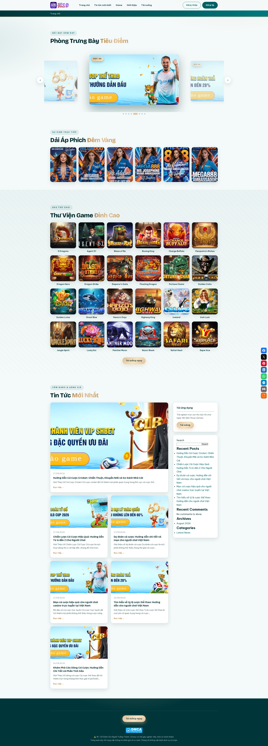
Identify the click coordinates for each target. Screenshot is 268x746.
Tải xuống (146, 5)
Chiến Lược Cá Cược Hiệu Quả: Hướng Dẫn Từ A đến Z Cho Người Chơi (194, 468)
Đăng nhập (191, 5)
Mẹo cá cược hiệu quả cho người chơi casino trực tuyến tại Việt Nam (194, 490)
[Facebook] (264, 350)
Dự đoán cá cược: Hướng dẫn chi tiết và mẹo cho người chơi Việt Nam (194, 479)
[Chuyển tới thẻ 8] (144, 114)
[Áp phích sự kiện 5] (176, 164)
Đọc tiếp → (58, 487)
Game (119, 5)
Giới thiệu (132, 5)
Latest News (183, 532)
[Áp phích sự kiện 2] (92, 164)
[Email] (264, 389)
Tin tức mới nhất (102, 5)
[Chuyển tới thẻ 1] (123, 114)
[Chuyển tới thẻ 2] (126, 114)
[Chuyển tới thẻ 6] (138, 114)
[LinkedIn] (264, 370)
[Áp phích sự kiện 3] (120, 164)
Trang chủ (84, 5)
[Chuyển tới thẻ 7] (142, 114)
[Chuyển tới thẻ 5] (134, 114)
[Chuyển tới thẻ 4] (131, 114)
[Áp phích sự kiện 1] (63, 164)
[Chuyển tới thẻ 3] (128, 114)
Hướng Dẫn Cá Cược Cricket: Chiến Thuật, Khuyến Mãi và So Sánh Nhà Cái (98, 477)
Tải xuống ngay (134, 360)
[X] (264, 357)
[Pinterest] (264, 363)
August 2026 (184, 523)
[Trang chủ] (61, 5)
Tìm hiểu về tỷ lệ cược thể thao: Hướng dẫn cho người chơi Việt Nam (194, 501)
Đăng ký (210, 5)
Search (180, 440)
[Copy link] (264, 395)
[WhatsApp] (264, 376)
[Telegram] (264, 382)
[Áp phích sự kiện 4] (148, 164)
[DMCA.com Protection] (134, 730)
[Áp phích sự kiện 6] (205, 164)
